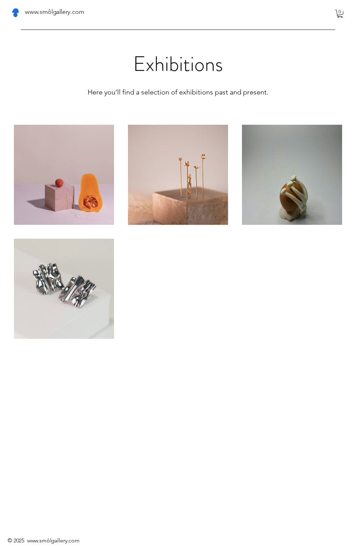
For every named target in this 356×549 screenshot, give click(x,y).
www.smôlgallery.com (54, 12)
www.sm (37, 540)
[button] (340, 14)
